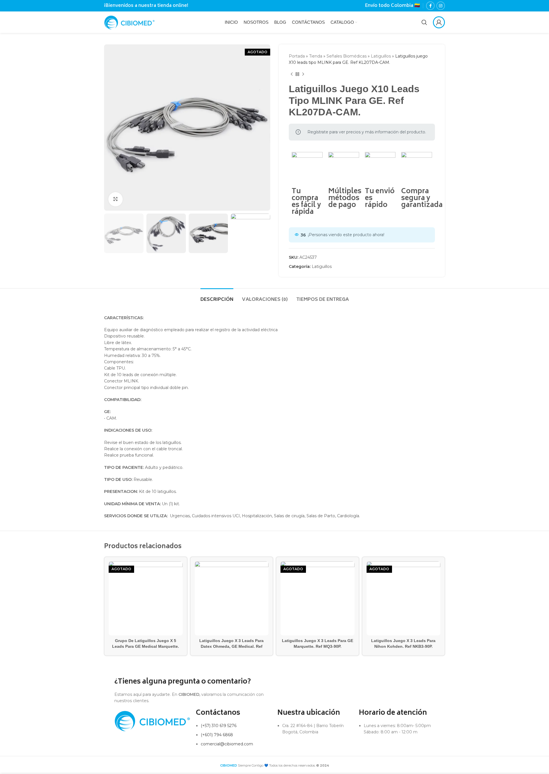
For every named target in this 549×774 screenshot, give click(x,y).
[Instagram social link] (440, 5)
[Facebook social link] (430, 5)
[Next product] (303, 74)
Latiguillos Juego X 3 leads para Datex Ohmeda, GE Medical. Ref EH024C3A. (231, 646)
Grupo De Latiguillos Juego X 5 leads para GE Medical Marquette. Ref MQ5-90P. (145, 646)
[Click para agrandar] (115, 199)
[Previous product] (292, 74)
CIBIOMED (228, 765)
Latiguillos (381, 56)
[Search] (424, 22)
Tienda (315, 56)
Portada (297, 56)
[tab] (216, 297)
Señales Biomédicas (347, 56)
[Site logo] (129, 21)
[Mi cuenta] (439, 22)
